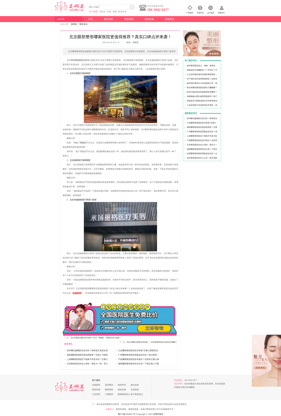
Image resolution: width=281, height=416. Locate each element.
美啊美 (74, 24)
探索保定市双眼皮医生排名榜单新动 (202, 101)
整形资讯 (169, 19)
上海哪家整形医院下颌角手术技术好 (202, 136)
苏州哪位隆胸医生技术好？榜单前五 (202, 118)
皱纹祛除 (122, 390)
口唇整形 (109, 394)
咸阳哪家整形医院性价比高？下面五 (202, 149)
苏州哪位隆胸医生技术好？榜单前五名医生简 (87, 350)
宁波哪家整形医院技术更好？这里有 (202, 140)
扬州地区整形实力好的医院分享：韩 (202, 83)
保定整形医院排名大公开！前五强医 (202, 158)
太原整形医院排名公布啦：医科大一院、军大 (87, 364)
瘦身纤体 (122, 385)
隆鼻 (109, 12)
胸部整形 (109, 390)
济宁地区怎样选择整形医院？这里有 (202, 79)
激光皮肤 (135, 385)
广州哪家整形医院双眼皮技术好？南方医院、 (138, 355)
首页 (90, 19)
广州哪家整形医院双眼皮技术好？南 (202, 131)
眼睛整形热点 (124, 394)
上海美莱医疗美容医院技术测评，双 (202, 105)
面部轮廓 (96, 390)
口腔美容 (96, 394)
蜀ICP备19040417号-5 (127, 414)
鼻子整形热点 (137, 394)
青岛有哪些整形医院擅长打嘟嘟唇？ (202, 87)
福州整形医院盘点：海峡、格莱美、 (202, 66)
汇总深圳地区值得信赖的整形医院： (202, 74)
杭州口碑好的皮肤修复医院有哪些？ (202, 92)
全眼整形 (96, 385)
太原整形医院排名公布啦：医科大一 (202, 145)
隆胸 (115, 12)
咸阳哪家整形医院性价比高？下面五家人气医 (138, 364)
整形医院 (129, 19)
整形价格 (122, 12)
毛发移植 (135, 390)
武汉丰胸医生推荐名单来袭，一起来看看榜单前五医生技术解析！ (152, 342)
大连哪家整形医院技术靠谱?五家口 (201, 123)
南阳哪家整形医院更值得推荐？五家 (202, 127)
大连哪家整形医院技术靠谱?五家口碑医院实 (138, 350)
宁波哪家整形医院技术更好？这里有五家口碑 (138, 359)
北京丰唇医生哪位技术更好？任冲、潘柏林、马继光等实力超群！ (95, 338)
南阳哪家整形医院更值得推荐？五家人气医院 (87, 355)
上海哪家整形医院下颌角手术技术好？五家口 (87, 359)
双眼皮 (103, 12)
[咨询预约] (202, 56)
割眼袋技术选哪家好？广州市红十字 (202, 70)
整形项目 (108, 19)
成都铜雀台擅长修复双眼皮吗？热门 (202, 96)
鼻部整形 (109, 385)
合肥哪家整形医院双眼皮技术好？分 (202, 153)
